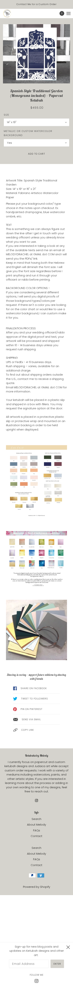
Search (36, 819)
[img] (36, 800)
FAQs (36, 830)
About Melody (36, 825)
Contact (36, 836)
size (6, 115)
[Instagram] (36, 981)
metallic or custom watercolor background (28, 133)
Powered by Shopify (36, 887)
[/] (11, 13)
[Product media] (36, 54)
